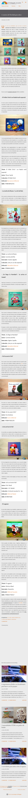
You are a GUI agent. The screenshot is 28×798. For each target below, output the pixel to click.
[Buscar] (22, 2)
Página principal (5, 6)
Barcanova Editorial (13, 181)
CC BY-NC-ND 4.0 (3, 787)
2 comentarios (12, 700)
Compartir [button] (4, 621)
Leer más (24, 700)
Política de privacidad (7, 789)
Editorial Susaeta (12, 592)
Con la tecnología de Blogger (14, 794)
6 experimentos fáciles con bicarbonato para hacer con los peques (13, 685)
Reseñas (13, 6)
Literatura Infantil (7, 619)
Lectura (9, 617)
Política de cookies (21, 789)
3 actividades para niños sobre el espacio (14, 766)
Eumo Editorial (11, 418)
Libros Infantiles (16, 617)
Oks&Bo (20, 602)
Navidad (14, 619)
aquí (22, 363)
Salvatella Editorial (12, 265)
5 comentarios (12, 741)
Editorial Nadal (11, 494)
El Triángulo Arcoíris (4, 786)
